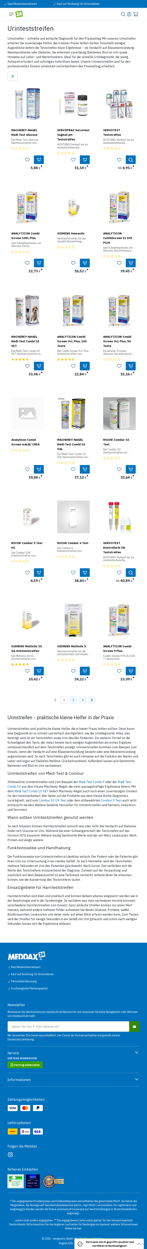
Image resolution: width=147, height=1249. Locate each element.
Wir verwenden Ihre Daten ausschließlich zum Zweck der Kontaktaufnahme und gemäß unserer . (63, 1037)
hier (79, 1228)
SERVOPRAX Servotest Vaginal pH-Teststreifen (73, 134)
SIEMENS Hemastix (71, 233)
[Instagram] (10, 1154)
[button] (39, 159)
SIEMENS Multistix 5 (71, 646)
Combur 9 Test (111, 800)
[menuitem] (66, 1243)
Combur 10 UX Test (52, 800)
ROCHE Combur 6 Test (72, 543)
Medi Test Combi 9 (92, 782)
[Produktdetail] (131, 159)
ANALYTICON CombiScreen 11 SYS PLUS (117, 237)
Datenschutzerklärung (20, 1039)
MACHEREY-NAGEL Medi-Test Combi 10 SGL (71, 444)
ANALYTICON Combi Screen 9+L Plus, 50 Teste (117, 341)
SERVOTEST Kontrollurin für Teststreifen (114, 547)
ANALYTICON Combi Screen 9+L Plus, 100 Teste (72, 341)
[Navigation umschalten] (11, 14)
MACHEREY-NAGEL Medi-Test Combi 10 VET (25, 341)
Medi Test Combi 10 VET (31, 791)
